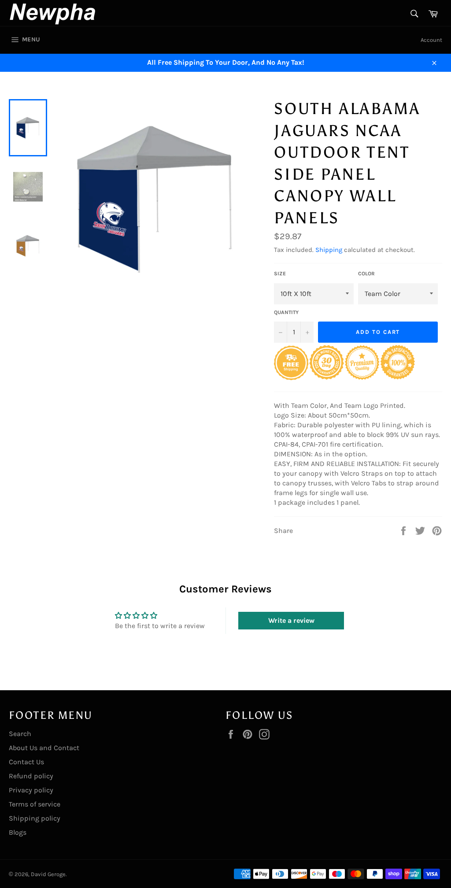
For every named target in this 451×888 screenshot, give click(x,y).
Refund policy (31, 776)
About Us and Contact (44, 748)
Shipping (328, 250)
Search (20, 733)
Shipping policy (34, 818)
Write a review (291, 620)
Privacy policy (31, 790)
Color (366, 273)
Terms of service (34, 804)
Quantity (286, 312)
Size (280, 273)
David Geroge (48, 874)
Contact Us (26, 762)
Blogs (17, 832)
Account (431, 40)
